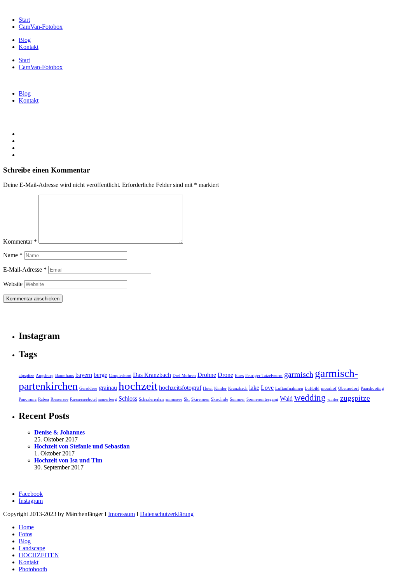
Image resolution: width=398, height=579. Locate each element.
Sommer (237, 399)
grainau (108, 387)
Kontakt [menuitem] (28, 562)
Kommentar (20, 241)
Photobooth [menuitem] (33, 569)
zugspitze (355, 398)
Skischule (219, 399)
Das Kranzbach (152, 374)
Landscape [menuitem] (32, 548)
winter (333, 399)
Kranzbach (238, 388)
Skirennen (200, 399)
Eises (239, 375)
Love (267, 387)
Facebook (31, 493)
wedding (310, 397)
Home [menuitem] (26, 527)
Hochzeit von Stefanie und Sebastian (82, 446)
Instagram (31, 500)
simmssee (174, 399)
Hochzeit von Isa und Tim (68, 460)
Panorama (28, 399)
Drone (225, 374)
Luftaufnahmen (289, 388)
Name (13, 255)
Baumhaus (64, 375)
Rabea (43, 399)
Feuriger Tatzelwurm (264, 375)
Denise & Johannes (59, 432)
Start (24, 19)
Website (13, 284)
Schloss (128, 398)
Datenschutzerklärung (167, 514)
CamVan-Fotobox (41, 26)
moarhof (329, 388)
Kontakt (28, 47)
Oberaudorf (348, 388)
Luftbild (312, 388)
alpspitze (26, 375)
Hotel (208, 388)
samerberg (107, 399)
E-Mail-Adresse (25, 269)
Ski (187, 399)
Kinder (220, 388)
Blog (25, 40)
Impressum (121, 514)
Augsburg (45, 375)
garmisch (298, 374)
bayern (83, 374)
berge (100, 374)
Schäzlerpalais (151, 399)
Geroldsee (88, 388)
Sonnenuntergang (262, 399)
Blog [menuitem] (25, 541)
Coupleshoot (120, 375)
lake (254, 387)
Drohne (206, 374)
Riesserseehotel (83, 399)
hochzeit (138, 386)
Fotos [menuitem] (25, 534)
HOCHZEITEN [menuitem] (39, 555)
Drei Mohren (184, 375)
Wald (286, 398)
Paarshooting (372, 388)
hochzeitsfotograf (180, 387)
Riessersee (59, 399)
